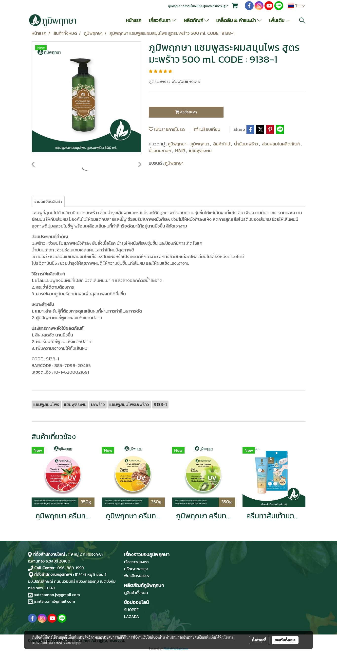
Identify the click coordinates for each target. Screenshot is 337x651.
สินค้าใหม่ (222, 144)
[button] (302, 20)
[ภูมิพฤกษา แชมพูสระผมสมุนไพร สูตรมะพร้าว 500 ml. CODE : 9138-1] (86, 98)
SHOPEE (131, 610)
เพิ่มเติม (277, 20)
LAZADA (131, 616)
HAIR (180, 150)
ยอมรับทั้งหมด (285, 640)
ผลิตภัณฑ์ (194, 20)
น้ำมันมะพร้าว (246, 144)
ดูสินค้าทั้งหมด (136, 593)
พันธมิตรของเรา (137, 576)
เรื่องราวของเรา (136, 562)
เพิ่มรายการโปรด (169, 129)
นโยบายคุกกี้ (72, 642)
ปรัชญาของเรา (136, 569)
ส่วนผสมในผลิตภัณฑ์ (281, 144)
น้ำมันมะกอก (160, 150)
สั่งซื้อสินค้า (188, 112)
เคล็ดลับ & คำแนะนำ (236, 20)
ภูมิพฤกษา (177, 144)
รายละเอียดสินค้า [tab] (48, 201)
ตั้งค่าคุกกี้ (259, 640)
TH (297, 5)
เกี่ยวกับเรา (160, 20)
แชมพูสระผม (200, 150)
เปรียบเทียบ (209, 129)
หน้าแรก (133, 20)
